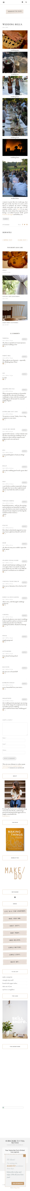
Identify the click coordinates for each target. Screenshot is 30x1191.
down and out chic (10, 411)
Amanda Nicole (8, 389)
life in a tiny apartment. (11, 296)
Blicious (5, 667)
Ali (3, 373)
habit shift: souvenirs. (10, 322)
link (18, 209)
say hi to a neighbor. (8, 989)
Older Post (22, 240)
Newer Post (7, 240)
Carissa (5, 614)
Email (4, 744)
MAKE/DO (11, 1166)
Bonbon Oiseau (8, 682)
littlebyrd (6, 651)
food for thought (7, 214)
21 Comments (5, 224)
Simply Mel (6, 355)
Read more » (6, 816)
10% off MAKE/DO (18, 1183)
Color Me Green (8, 429)
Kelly (4, 466)
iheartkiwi (6, 698)
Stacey (5, 525)
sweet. (4, 270)
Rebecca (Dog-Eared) (10, 597)
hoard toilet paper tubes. (9, 983)
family (5, 219)
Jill (3, 450)
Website (4, 750)
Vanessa (5, 338)
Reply (24, 339)
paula (4, 635)
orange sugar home (10, 560)
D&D (4, 481)
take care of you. (7, 986)
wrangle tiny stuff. (8, 980)
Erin (4, 543)
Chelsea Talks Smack (10, 581)
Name (4, 738)
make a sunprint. (7, 977)
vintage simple (8, 501)
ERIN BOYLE (7, 232)
